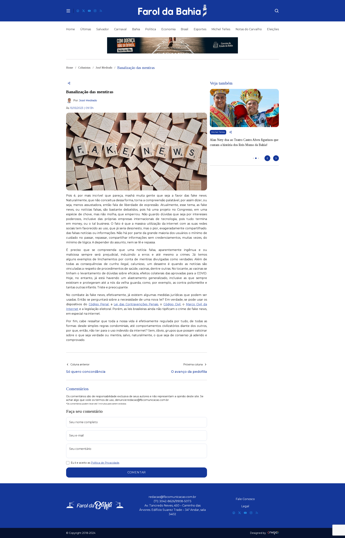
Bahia (136, 29)
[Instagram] (95, 10)
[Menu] (68, 11)
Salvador (102, 29)
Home (70, 29)
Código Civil (172, 304)
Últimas (85, 29)
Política (150, 29)
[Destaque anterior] (267, 158)
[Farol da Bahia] (172, 10)
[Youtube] (89, 10)
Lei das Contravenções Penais (136, 304)
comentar (136, 472)
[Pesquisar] (277, 11)
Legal (245, 506)
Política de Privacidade (105, 462)
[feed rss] (100, 10)
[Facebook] (77, 10)
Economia (168, 29)
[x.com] (83, 10)
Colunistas (84, 67)
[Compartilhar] (69, 83)
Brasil (184, 29)
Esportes (200, 29)
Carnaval (120, 29)
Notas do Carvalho (249, 29)
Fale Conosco (245, 499)
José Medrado (104, 67)
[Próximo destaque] (276, 158)
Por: (85, 100)
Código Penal (99, 304)
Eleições (273, 29)
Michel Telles (220, 29)
